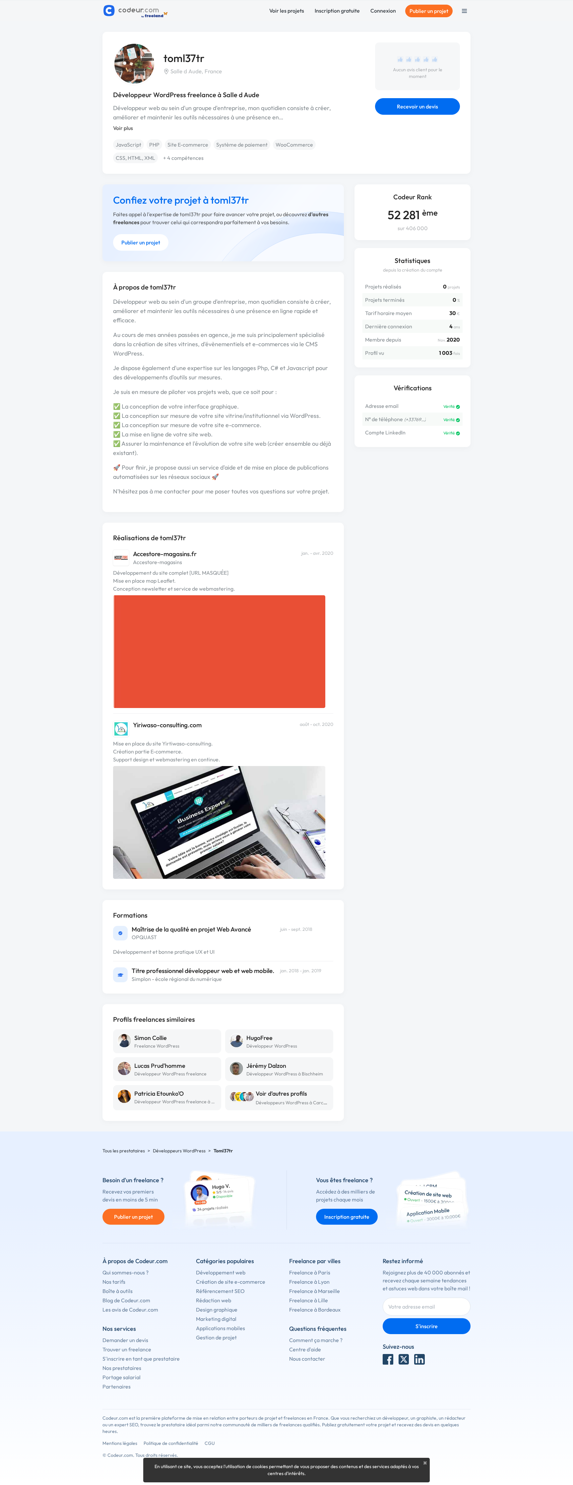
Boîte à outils (117, 1291)
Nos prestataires (121, 1368)
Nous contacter (307, 1358)
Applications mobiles (220, 1328)
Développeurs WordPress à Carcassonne (298, 1103)
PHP (154, 144)
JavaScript (128, 144)
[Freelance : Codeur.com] (136, 11)
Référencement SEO (220, 1291)
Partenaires (116, 1386)
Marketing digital (216, 1319)
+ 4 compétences (183, 158)
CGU (210, 1443)
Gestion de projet (216, 1337)
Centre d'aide (305, 1349)
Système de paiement (242, 144)
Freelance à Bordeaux (315, 1309)
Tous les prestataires (123, 1151)
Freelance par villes (315, 1261)
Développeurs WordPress (179, 1151)
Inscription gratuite (337, 10)
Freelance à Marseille (314, 1291)
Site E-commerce (187, 144)
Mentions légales (119, 1443)
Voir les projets (286, 10)
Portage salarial (121, 1377)
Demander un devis (125, 1340)
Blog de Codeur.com (126, 1300)
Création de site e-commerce (230, 1281)
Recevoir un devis (417, 106)
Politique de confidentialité (171, 1443)
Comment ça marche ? (316, 1340)
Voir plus (123, 128)
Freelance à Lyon (309, 1281)
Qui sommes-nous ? (125, 1272)
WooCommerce (294, 144)
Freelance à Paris (309, 1272)
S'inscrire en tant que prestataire (141, 1358)
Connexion (383, 10)
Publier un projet (429, 11)
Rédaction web (213, 1300)
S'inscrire (426, 1326)
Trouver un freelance (126, 1349)
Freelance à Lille (308, 1300)
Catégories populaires (225, 1261)
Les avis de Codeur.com (130, 1309)
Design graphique (216, 1309)
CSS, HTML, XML (135, 158)
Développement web (220, 1272)
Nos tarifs (113, 1281)
